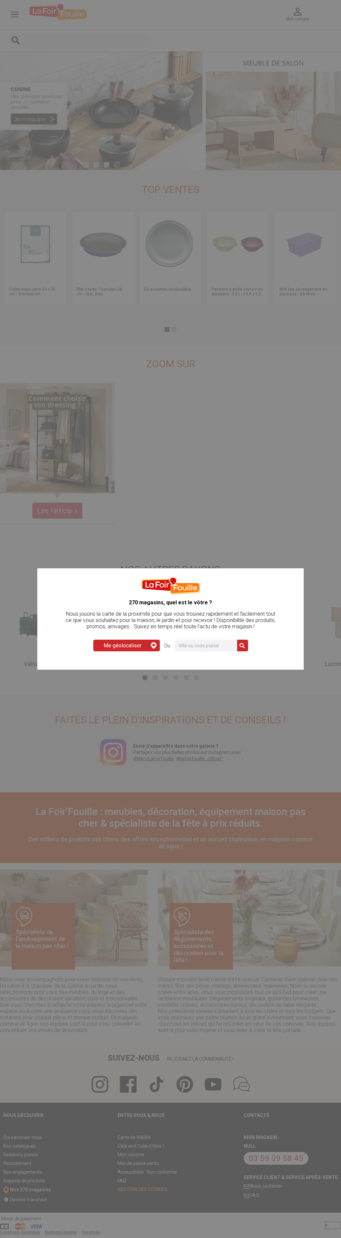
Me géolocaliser (123, 645)
